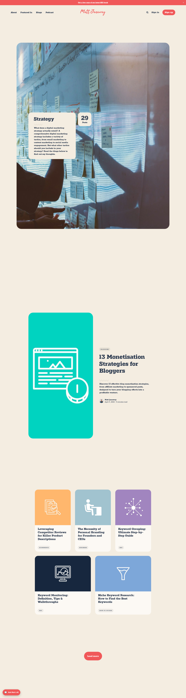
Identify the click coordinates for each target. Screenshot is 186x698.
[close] (183, 2)
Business (83, 547)
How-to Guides (106, 610)
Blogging (105, 349)
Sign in (155, 12)
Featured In (26, 12)
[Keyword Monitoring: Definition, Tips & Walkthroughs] (63, 585)
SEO (121, 547)
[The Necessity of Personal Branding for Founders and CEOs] (93, 521)
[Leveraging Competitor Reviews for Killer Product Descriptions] (53, 521)
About (14, 12)
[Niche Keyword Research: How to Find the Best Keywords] (123, 585)
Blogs (39, 12)
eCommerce (44, 547)
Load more (93, 656)
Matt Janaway (110, 400)
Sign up (169, 12)
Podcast (49, 12)
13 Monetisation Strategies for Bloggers (122, 363)
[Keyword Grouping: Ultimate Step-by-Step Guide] (133, 521)
